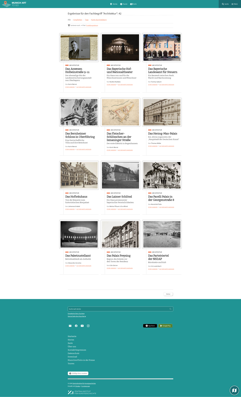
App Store (151, 326)
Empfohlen (77, 19)
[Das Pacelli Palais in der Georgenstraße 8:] (161, 175)
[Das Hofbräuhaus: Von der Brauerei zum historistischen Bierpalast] (79, 175)
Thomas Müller (156, 143)
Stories (115, 4)
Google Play (167, 326)
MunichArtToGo (156, 204)
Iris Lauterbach (156, 266)
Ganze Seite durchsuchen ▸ (77, 316)
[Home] (14, 4)
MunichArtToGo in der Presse (81, 360)
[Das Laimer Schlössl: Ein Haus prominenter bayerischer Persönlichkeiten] (120, 175)
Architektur (74, 65)
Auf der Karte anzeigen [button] (83, 87)
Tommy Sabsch (156, 82)
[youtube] (82, 325)
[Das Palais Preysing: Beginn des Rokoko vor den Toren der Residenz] (120, 234)
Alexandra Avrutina (74, 263)
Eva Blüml (124, 206)
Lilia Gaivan (114, 265)
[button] (225, 4)
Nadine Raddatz (115, 82)
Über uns (72, 346)
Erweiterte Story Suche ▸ (76, 314)
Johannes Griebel (74, 206)
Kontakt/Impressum (77, 350)
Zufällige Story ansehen (79, 373)
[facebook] (76, 325)
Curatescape (85, 386)
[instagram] (88, 325)
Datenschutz (73, 353)
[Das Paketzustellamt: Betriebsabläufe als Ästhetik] (79, 234)
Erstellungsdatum (92, 25)
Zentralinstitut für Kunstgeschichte (84, 383)
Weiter (168, 294)
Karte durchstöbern (99, 19)
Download (72, 357)
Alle (69, 19)
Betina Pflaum (114, 206)
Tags (86, 19)
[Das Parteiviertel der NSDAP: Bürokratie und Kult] (161, 234)
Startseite (72, 336)
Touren (125, 4)
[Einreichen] (170, 309)
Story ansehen (70, 87)
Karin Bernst (72, 84)
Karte (135, 4)
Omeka (77, 386)
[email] (70, 325)
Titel (84, 25)
